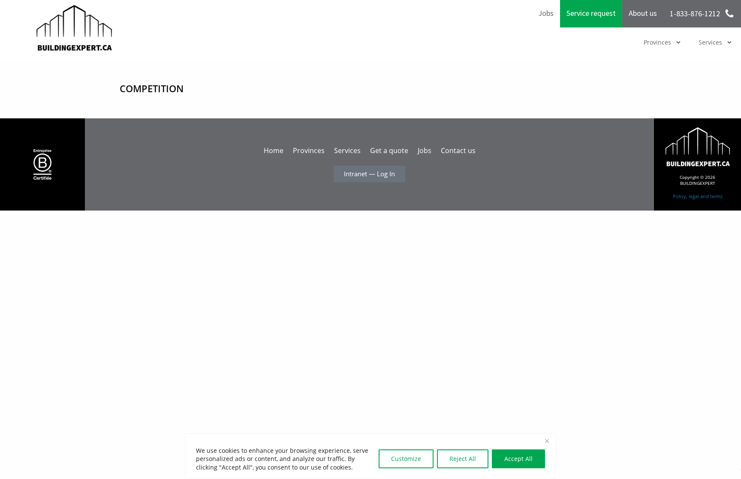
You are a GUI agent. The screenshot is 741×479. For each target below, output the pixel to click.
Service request (591, 13)
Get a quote (389, 150)
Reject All (462, 459)
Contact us (458, 150)
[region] (370, 456)
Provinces (657, 42)
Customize (406, 459)
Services (710, 42)
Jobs (546, 13)
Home (273, 150)
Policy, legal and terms (698, 196)
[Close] (547, 441)
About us (643, 13)
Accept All (518, 459)
